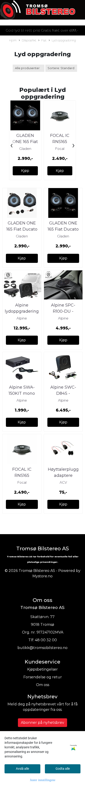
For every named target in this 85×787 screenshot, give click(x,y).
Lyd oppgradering (64, 40)
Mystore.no (42, 576)
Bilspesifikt (29, 40)
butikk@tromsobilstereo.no (42, 648)
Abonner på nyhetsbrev (42, 722)
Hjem (13, 40)
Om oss (42, 685)
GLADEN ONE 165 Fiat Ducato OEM (21, 229)
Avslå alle (22, 768)
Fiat (43, 40)
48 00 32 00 (46, 640)
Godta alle (63, 768)
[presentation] (11, 145)
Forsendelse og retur (42, 677)
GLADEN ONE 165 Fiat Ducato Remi (25, 141)
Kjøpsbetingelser (42, 669)
